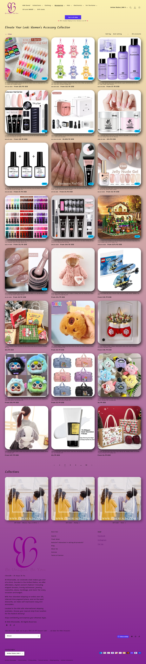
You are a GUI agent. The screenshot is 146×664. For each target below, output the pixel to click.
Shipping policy (54, 660)
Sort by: (108, 34)
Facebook (101, 536)
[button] (37, 5)
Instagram (102, 540)
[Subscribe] (38, 636)
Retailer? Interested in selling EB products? (67, 542)
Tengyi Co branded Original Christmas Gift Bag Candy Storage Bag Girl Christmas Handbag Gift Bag (26, 347)
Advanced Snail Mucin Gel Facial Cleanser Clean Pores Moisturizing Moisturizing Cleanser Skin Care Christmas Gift (71, 452)
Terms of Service (57, 555)
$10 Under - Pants (118, 523)
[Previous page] (54, 465)
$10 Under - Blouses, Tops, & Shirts (25, 523)
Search (53, 536)
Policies (54, 552)
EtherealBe (13, 660)
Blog (53, 545)
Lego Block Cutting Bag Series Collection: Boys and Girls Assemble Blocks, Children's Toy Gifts (118, 294)
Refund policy (22, 660)
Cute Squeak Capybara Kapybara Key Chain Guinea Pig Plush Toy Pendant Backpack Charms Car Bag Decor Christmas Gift (72, 347)
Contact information (67, 660)
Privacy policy (32, 660)
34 (86, 465)
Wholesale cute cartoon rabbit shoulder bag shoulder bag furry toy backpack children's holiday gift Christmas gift (26, 452)
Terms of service (43, 660)
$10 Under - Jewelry (72, 523)
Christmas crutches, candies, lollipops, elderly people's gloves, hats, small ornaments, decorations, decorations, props (117, 347)
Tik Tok (100, 544)
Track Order (55, 539)
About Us (54, 549)
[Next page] (92, 465)
